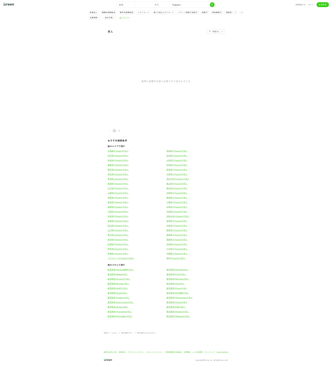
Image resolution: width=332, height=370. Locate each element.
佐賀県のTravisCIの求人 (118, 244)
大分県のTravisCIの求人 (177, 249)
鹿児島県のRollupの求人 (118, 307)
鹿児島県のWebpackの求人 (178, 316)
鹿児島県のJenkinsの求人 (119, 298)
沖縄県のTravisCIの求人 (177, 253)
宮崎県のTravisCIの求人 (118, 253)
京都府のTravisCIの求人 (177, 207)
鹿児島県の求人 (127, 333)
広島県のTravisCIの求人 (177, 226)
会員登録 (323, 4)
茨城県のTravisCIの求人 (177, 165)
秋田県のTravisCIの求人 (118, 160)
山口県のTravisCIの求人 (118, 230)
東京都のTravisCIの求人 (118, 179)
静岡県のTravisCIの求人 (177, 198)
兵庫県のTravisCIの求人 (177, 212)
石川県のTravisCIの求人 (118, 188)
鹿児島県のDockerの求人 (118, 284)
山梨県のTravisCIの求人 (118, 193)
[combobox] (215, 31)
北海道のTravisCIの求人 (118, 151)
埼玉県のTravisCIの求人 (118, 174)
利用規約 (187, 352)
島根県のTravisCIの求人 (177, 221)
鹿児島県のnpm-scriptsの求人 (121, 302)
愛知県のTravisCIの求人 (118, 202)
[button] (144, 5)
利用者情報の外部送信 (173, 352)
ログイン (311, 4)
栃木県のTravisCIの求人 (118, 170)
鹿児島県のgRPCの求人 (118, 288)
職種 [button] (121, 4)
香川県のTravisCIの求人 (118, 235)
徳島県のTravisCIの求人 (177, 230)
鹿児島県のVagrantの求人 (178, 312)
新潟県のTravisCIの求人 (118, 184)
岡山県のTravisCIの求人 (118, 226)
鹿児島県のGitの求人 (176, 284)
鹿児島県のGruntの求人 (177, 288)
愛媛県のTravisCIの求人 (177, 235)
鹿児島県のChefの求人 (176, 274)
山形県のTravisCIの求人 (177, 160)
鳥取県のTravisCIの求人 (118, 221)
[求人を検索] (212, 4)
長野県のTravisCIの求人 (177, 193)
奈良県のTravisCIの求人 (118, 216)
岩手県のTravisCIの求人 (118, 156)
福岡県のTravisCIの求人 (177, 240)
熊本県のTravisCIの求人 (118, 249)
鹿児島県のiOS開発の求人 (178, 293)
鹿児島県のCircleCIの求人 (119, 279)
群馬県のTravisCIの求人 (177, 170)
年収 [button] (156, 4)
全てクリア (124, 18)
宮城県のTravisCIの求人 (177, 156)
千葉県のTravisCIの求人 (177, 174)
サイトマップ (210, 352)
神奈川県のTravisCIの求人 (178, 179)
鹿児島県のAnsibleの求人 (178, 270)
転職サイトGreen (110, 333)
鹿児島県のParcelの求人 (177, 302)
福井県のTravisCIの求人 (177, 188)
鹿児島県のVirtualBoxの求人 (120, 316)
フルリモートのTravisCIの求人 (121, 258)
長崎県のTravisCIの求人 (177, 244)
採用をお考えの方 (110, 352)
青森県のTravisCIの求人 (177, 151)
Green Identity (222, 352)
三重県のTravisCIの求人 (177, 202)
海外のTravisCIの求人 (176, 258)
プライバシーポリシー (136, 352)
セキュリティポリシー (155, 352)
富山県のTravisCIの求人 (177, 184)
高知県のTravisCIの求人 (118, 240)
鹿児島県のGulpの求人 (117, 293)
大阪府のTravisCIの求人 (118, 212)
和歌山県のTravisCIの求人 (178, 216)
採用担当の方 (301, 4)
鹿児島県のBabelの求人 (118, 274)
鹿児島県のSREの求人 (176, 307)
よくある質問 (198, 352)
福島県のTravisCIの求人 (118, 165)
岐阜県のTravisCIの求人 (118, 198)
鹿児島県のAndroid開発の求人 (121, 270)
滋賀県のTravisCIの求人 (118, 207)
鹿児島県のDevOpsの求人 (178, 279)
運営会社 (122, 352)
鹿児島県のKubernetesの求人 (180, 298)
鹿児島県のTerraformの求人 (120, 312)
